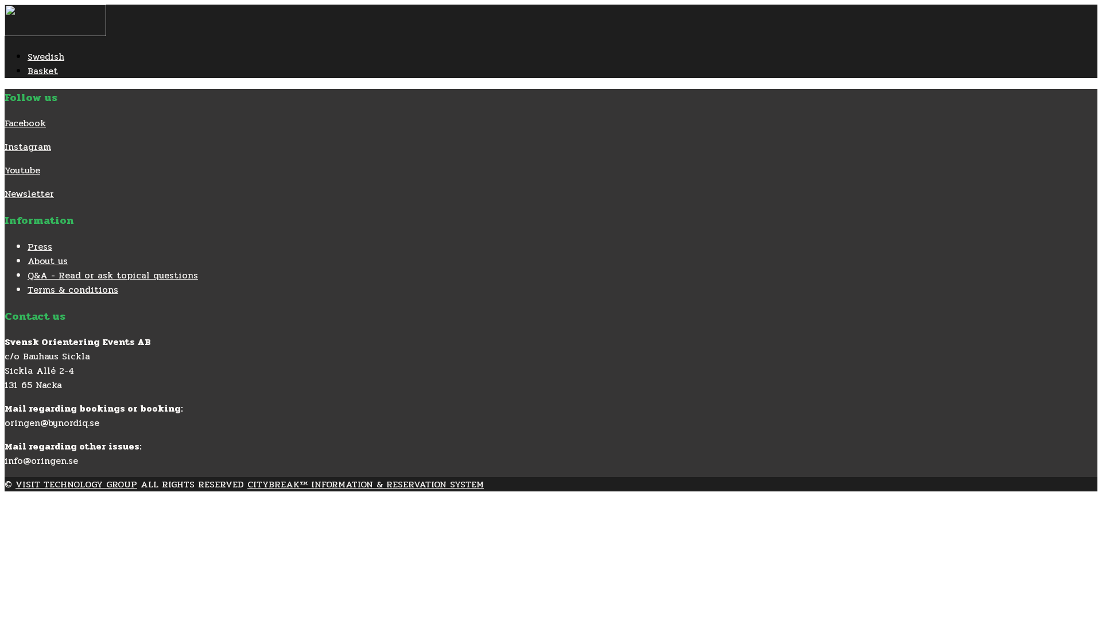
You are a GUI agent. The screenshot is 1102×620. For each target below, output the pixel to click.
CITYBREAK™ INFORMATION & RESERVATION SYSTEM (365, 484)
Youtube (22, 170)
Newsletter (29, 194)
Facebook (25, 123)
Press (40, 246)
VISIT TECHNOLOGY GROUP (76, 484)
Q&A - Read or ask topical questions (113, 275)
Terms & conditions (73, 289)
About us (48, 261)
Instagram (28, 147)
